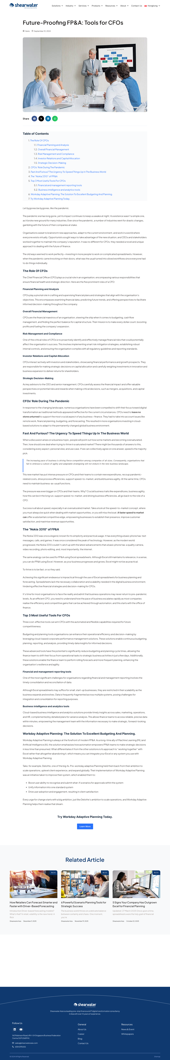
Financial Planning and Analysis (53, 144)
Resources (110, 5)
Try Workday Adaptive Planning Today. (50, 198)
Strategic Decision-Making (52, 162)
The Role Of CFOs (39, 140)
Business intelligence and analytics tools (59, 189)
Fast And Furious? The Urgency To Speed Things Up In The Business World (68, 171)
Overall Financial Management (53, 149)
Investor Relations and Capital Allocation (59, 158)
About (123, 5)
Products (96, 5)
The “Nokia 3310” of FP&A (44, 176)
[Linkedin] (14, 1029)
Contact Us (136, 5)
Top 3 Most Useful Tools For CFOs (48, 180)
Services (82, 5)
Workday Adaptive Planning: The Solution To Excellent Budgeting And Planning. (72, 194)
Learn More (85, 826)
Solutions (56, 5)
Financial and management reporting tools (60, 185)
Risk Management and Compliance (56, 153)
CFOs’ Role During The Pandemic (48, 167)
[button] (34, 118)
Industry (69, 5)
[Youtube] (20, 1029)
